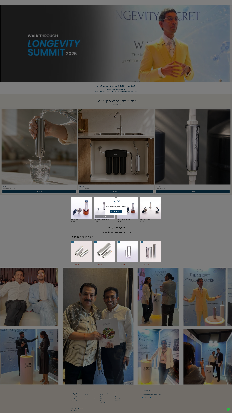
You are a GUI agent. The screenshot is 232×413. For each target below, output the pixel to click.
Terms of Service (74, 398)
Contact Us (102, 400)
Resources (117, 400)
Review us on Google (90, 398)
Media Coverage (104, 395)
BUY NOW (39, 191)
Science (117, 396)
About (116, 395)
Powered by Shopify (74, 410)
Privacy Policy (74, 393)
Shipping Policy (74, 396)
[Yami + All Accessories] (150, 208)
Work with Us (103, 402)
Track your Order (89, 395)
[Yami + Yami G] (81, 251)
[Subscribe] (160, 390)
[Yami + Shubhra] (127, 251)
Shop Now (117, 393)
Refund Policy (74, 395)
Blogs (101, 396)
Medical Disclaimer (75, 400)
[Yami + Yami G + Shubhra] (150, 251)
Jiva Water (75, 408)
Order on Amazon (89, 396)
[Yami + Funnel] (81, 208)
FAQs (101, 398)
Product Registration (90, 393)
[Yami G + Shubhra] (104, 251)
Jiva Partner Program (105, 393)
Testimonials (118, 398)
